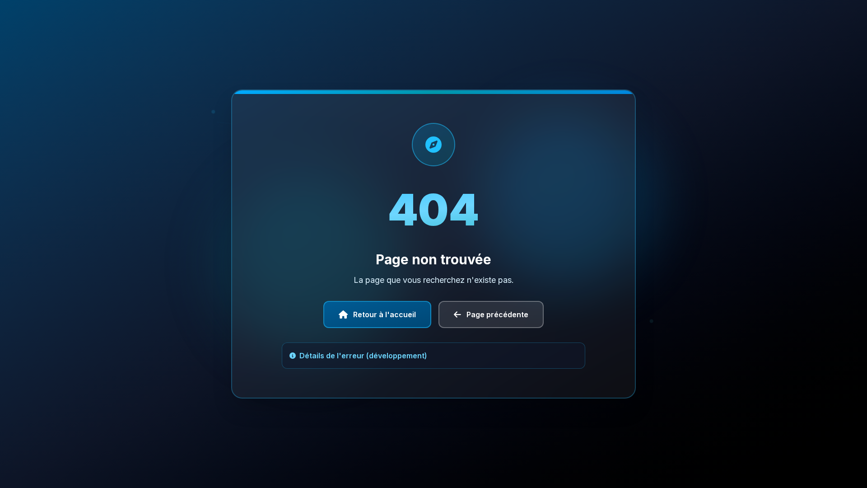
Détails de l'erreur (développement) (363, 355)
